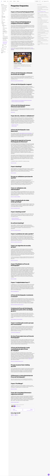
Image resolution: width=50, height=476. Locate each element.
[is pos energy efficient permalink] (10, 73)
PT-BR (46, 1)
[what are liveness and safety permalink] (10, 393)
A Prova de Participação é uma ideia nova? (42, 15)
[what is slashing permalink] (10, 166)
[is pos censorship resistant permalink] (10, 295)
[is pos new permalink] (10, 130)
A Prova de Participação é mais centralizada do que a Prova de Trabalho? (43, 38)
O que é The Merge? (40, 42)
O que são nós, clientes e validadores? (42, 14)
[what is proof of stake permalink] (10, 12)
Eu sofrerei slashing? (40, 24)
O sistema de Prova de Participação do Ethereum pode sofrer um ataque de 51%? (43, 32)
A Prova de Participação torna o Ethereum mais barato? (43, 13)
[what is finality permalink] (10, 264)
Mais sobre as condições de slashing (16, 230)
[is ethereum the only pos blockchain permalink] (10, 376)
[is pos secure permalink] (10, 84)
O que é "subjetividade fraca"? (41, 29)
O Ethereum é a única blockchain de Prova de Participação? (43, 41)
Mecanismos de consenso (3, 23)
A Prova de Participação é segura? (42, 11)
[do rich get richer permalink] (10, 336)
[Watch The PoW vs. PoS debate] (22, 57)
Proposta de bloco (5, 40)
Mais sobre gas (13, 112)
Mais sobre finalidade (13, 278)
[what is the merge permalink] (10, 383)
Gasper (3, 26)
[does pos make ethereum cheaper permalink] (10, 106)
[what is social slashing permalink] (10, 212)
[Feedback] (48, 474)
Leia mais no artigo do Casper (15, 402)
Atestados (4, 29)
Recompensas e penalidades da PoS (5, 31)
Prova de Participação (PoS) (4, 25)
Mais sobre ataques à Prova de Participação (16, 319)
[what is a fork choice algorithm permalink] (10, 246)
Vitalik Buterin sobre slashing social (16, 219)
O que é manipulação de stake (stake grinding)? (43, 22)
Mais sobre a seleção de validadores (15, 196)
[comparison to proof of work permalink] (10, 22)
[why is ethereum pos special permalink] (10, 141)
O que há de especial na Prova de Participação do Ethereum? (43, 17)
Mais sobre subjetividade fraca (15, 291)
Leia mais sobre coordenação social (15, 332)
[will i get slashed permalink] (10, 223)
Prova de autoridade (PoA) (4, 47)
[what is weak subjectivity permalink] (10, 282)
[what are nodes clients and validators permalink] (10, 116)
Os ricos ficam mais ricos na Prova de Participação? (42, 36)
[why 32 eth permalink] (10, 177)
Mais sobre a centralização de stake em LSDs (17, 361)
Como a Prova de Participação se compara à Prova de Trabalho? (43, 8)
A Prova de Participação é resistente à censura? (43, 30)
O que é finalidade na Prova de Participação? (43, 28)
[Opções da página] (14, 8)
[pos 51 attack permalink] (10, 310)
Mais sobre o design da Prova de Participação (18, 101)
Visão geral (2, 4)
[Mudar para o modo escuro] (42, 1)
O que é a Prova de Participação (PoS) (42, 6)
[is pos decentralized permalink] (10, 349)
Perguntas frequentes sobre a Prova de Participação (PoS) (5, 43)
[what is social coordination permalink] (10, 323)
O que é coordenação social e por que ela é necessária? (43, 34)
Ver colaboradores (18, 406)
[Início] (1, 1)
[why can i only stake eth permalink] (10, 365)
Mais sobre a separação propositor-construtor (17, 304)
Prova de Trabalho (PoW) (4, 45)
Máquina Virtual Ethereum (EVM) (3, 17)
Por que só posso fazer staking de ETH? (42, 39)
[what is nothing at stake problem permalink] (10, 234)
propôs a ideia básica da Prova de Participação (25, 133)
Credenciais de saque (5, 36)
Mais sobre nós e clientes (15, 124)
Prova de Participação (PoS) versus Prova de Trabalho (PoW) (5, 38)
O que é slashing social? (40, 23)
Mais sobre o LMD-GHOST (14, 260)
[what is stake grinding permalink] (10, 201)
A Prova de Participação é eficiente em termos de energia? (43, 10)
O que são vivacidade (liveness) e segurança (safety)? (43, 44)
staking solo (30, 358)
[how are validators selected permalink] (10, 188)
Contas (2, 12)
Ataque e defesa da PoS (5, 33)
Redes (2, 21)
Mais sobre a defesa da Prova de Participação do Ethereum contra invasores (22, 100)
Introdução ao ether (4, 8)
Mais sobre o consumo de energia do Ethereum (17, 80)
